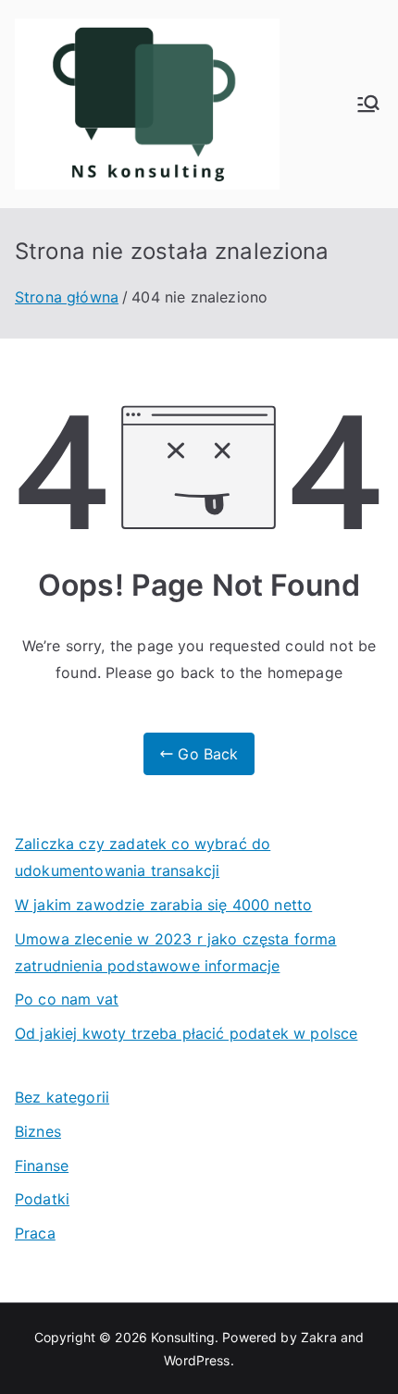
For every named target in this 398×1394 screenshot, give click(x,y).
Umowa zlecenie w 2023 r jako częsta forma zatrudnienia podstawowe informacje (176, 952)
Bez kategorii (62, 1097)
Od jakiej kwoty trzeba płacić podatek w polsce (186, 1033)
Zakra (319, 1337)
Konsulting (183, 1337)
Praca (35, 1233)
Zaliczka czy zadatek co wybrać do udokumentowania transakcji (142, 857)
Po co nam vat (66, 999)
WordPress (197, 1360)
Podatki (42, 1199)
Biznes (38, 1131)
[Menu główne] (368, 104)
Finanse (41, 1165)
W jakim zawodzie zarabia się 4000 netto (163, 904)
